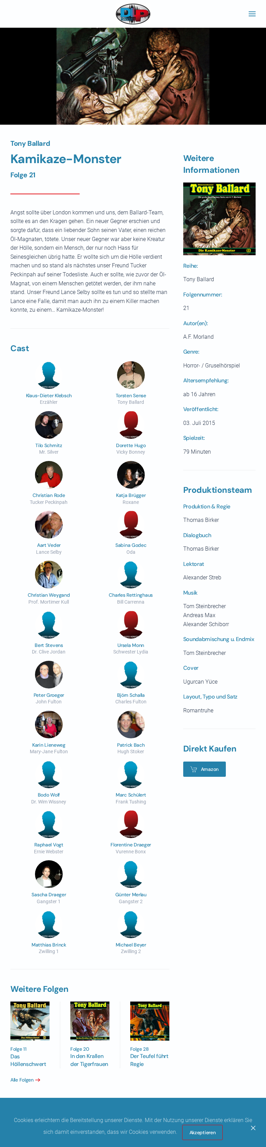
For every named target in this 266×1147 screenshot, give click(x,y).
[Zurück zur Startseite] (133, 14)
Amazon (210, 769)
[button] (252, 14)
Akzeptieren (202, 1132)
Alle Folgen (22, 1080)
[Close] (253, 1128)
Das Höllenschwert (28, 1060)
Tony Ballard (30, 143)
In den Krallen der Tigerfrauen (89, 1059)
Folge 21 (22, 174)
